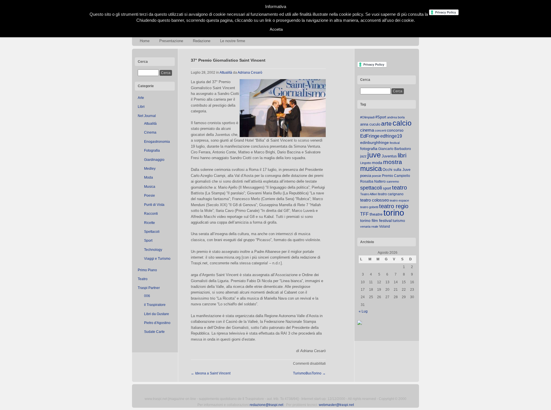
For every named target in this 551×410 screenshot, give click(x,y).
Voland (384, 226)
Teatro (143, 279)
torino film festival (376, 220)
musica (371, 168)
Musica (149, 187)
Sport (148, 241)
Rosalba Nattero (373, 181)
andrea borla (396, 117)
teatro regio (393, 206)
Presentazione (171, 41)
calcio (402, 123)
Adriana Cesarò (250, 73)
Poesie (149, 196)
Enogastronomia (157, 142)
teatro (399, 187)
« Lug (363, 311)
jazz (363, 156)
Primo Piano (147, 270)
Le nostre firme (232, 41)
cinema (367, 130)
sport (387, 188)
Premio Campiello (396, 176)
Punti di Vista (154, 205)
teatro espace (399, 200)
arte (386, 123)
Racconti (151, 214)
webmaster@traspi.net (336, 405)
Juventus (389, 156)
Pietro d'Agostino (157, 323)
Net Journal (147, 116)
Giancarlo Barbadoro (394, 149)
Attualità (150, 124)
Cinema (150, 132)
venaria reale (369, 226)
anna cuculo (370, 124)
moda (377, 162)
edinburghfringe (374, 142)
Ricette (149, 223)
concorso (395, 130)
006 (147, 296)
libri (402, 155)
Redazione (201, 41)
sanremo (393, 181)
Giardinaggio (154, 160)
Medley (150, 169)
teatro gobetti (369, 207)
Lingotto (365, 163)
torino (393, 212)
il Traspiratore (155, 305)
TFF (364, 213)
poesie (376, 175)
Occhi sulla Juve (396, 169)
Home (145, 41)
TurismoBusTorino (309, 373)
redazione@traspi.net (266, 405)
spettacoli (371, 188)
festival (394, 143)
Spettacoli (152, 232)
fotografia (368, 148)
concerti (380, 130)
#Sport (380, 117)
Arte (141, 98)
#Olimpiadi (367, 117)
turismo (399, 220)
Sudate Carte (154, 332)
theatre (376, 214)
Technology (153, 250)
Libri (141, 107)
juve (374, 155)
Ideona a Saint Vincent (210, 373)
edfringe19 (391, 136)
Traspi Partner (149, 288)
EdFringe (369, 136)
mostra (392, 162)
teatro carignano (390, 194)
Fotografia (152, 151)
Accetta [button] (276, 29)
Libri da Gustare (156, 314)
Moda (148, 177)
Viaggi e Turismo (157, 259)
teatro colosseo (374, 200)
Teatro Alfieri (368, 194)
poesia (365, 175)
